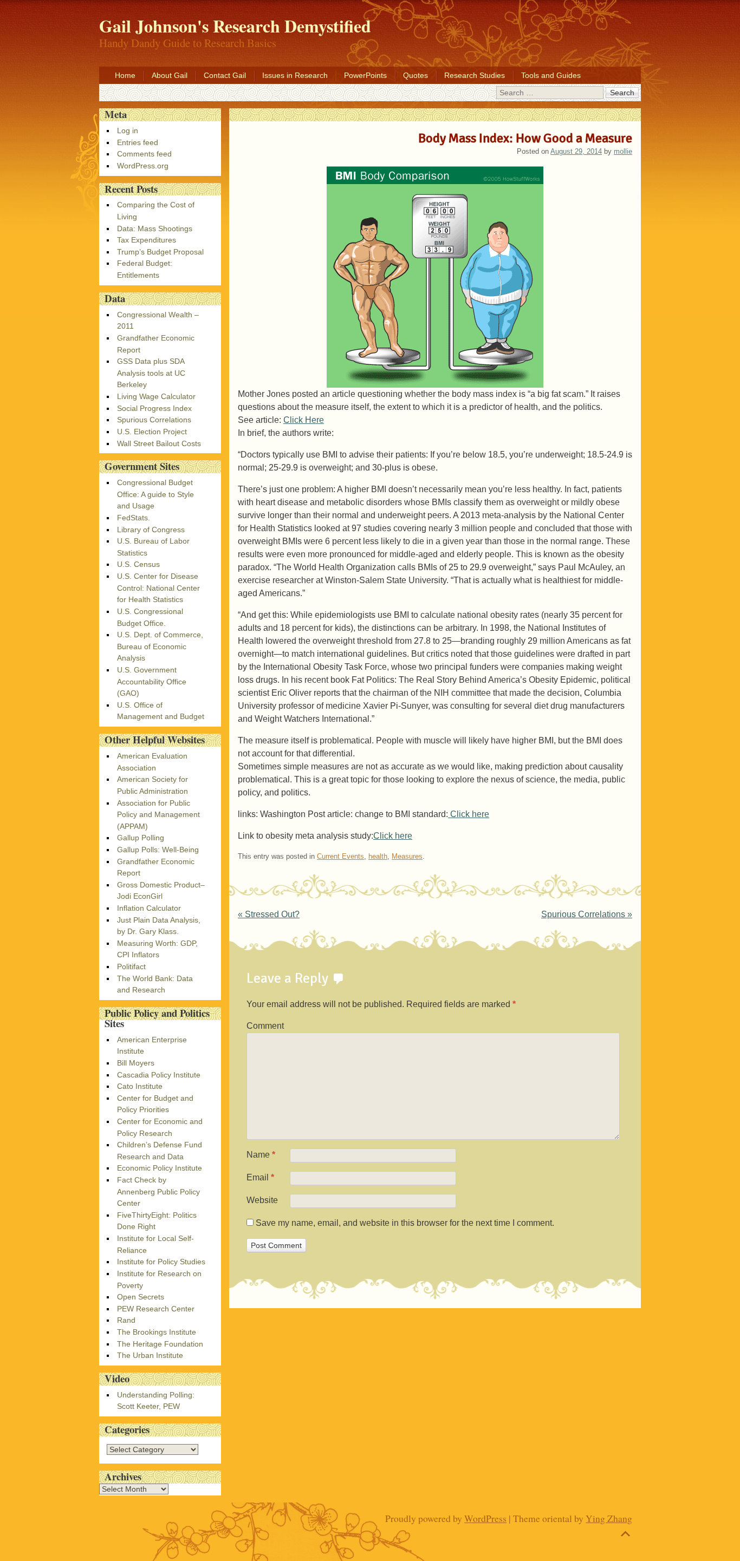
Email (260, 1177)
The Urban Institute (150, 1355)
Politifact (131, 966)
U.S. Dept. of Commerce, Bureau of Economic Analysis (160, 646)
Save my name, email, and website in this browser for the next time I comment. (405, 1222)
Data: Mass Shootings (154, 228)
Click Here (303, 419)
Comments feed (144, 153)
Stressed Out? (269, 914)
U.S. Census (138, 564)
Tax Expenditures (146, 240)
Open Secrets (140, 1296)
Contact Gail (225, 75)
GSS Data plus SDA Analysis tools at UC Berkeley (151, 373)
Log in (127, 130)
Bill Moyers (135, 1063)
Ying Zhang (609, 1518)
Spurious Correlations (586, 914)
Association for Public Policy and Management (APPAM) (158, 815)
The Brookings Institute (156, 1332)
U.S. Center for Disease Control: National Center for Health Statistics (158, 588)
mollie (623, 151)
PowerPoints (365, 75)
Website (262, 1200)
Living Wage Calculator (156, 396)
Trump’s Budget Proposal (160, 251)
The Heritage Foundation (160, 1344)
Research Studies (474, 75)
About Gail (169, 75)
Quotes (415, 75)
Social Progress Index (154, 408)
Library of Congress (151, 529)
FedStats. (133, 517)
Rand (126, 1320)
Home (125, 75)
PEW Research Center (155, 1308)
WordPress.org (142, 165)
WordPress (485, 1518)
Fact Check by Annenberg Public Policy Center (158, 1191)
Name (260, 1154)
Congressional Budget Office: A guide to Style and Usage (155, 494)
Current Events (340, 856)
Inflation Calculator (149, 908)
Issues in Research (295, 75)
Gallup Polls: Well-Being (158, 849)
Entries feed (137, 142)
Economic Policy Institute (159, 1168)
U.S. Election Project (152, 431)
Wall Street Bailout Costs (159, 443)
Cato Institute (140, 1086)
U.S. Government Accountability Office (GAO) (151, 681)
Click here (468, 814)
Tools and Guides (551, 75)
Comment (265, 1025)
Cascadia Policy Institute (158, 1074)
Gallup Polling (140, 837)
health (377, 856)
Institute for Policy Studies (161, 1261)
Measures (407, 856)
